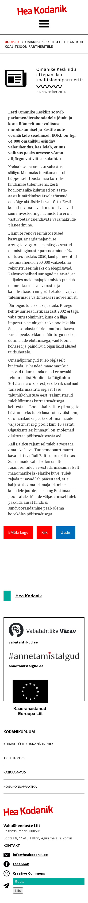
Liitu (18, 890)
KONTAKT (12, 845)
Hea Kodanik (28, 596)
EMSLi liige (18, 532)
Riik (44, 532)
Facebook (21, 864)
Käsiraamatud (15, 772)
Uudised (12, 42)
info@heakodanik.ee (30, 854)
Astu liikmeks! (14, 758)
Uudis (66, 532)
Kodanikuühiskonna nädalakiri (29, 744)
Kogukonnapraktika (20, 786)
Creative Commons (29, 873)
